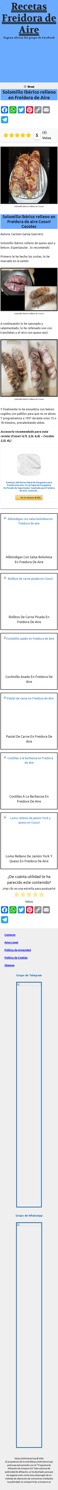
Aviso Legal (11, 942)
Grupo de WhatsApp (29, 1215)
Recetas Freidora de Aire (29, 18)
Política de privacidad (17, 950)
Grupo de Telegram (29, 975)
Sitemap (9, 965)
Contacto (9, 934)
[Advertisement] (29, 62)
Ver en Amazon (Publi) (30, 497)
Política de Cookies (16, 957)
